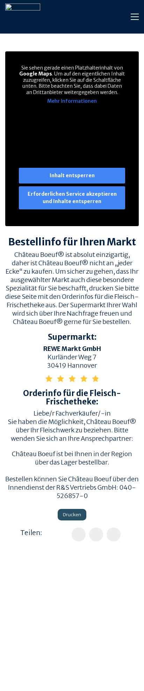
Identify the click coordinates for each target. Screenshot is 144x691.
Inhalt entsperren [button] (72, 175)
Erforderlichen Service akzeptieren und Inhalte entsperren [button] (72, 197)
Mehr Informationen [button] (72, 101)
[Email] (114, 534)
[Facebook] (79, 534)
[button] (135, 17)
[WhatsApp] (96, 534)
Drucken (72, 515)
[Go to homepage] (22, 16)
